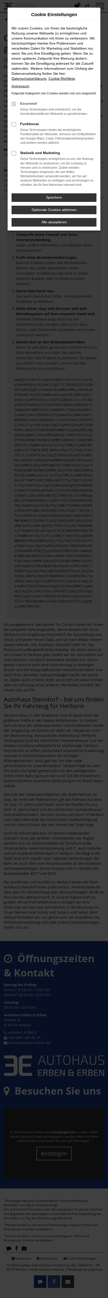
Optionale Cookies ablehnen (54, 210)
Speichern (54, 197)
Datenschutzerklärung (29, 79)
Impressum (20, 86)
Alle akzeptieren (54, 222)
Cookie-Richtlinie (61, 79)
